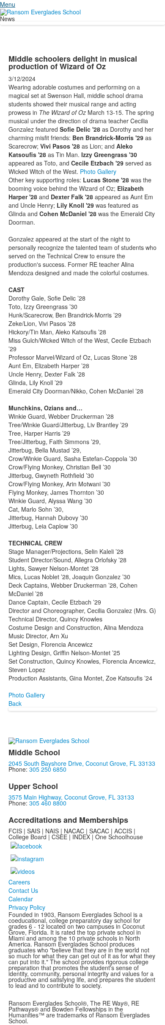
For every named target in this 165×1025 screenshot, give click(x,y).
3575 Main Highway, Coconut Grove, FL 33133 (71, 797)
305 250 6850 (47, 769)
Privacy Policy (26, 907)
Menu (7, 4)
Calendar (20, 899)
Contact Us (23, 890)
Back (15, 703)
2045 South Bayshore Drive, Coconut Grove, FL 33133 (81, 763)
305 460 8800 (47, 803)
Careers (19, 882)
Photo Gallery (98, 171)
